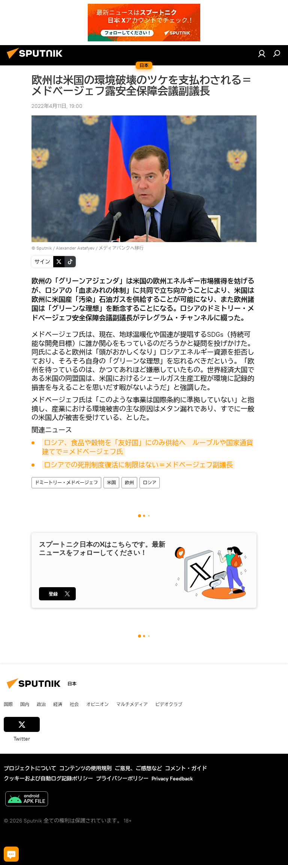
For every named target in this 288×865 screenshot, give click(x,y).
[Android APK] (26, 799)
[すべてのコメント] (11, 854)
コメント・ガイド (186, 768)
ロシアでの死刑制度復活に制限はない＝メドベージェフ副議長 (138, 465)
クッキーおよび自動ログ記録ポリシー (48, 778)
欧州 (129, 482)
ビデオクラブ (168, 704)
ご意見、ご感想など (138, 768)
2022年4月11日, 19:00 (57, 106)
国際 (8, 704)
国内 (24, 704)
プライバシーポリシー (122, 778)
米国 (111, 482)
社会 (74, 704)
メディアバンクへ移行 (121, 248)
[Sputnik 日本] (37, 59)
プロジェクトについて (30, 768)
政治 (41, 704)
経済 (57, 704)
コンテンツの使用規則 (85, 768)
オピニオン (97, 704)
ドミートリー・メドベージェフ (66, 482)
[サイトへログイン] (261, 53)
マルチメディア (132, 704)
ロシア (149, 482)
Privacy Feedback (172, 778)
